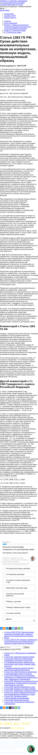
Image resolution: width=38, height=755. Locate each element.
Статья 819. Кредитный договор (16, 700)
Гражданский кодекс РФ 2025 (11, 5)
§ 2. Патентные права (12, 32)
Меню (2, 10)
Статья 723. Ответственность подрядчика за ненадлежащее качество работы (20, 673)
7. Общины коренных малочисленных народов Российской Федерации (19, 669)
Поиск (2, 647)
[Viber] (16, 628)
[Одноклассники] (4, 628)
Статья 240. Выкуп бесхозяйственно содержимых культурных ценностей (18, 659)
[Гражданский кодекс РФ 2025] (12, 3)
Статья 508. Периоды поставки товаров (19, 689)
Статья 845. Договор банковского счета (19, 687)
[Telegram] (22, 628)
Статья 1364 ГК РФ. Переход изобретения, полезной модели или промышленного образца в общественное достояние (21, 641)
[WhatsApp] (19, 628)
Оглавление (9, 14)
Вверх (6, 638)
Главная (7, 21)
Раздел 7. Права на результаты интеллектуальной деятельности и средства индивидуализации (17, 27)
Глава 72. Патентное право (15, 30)
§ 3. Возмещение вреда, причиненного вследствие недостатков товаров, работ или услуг (20, 664)
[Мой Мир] (7, 628)
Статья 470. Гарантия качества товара (19, 657)
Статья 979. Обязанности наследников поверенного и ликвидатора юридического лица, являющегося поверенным (21, 677)
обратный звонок (17, 728)
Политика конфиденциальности (12, 752)
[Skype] (13, 628)
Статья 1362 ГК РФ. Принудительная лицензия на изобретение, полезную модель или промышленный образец (19, 634)
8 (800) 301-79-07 (15, 723)
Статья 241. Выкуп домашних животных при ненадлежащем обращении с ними (20, 693)
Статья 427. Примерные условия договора (21, 691)
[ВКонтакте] (1, 628)
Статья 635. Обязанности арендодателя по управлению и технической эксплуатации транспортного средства (21, 683)
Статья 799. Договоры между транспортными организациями (16, 697)
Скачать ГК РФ (10, 16)
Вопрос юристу (10, 17)
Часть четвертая (10, 23)
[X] (10, 628)
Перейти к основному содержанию (13, 1)
